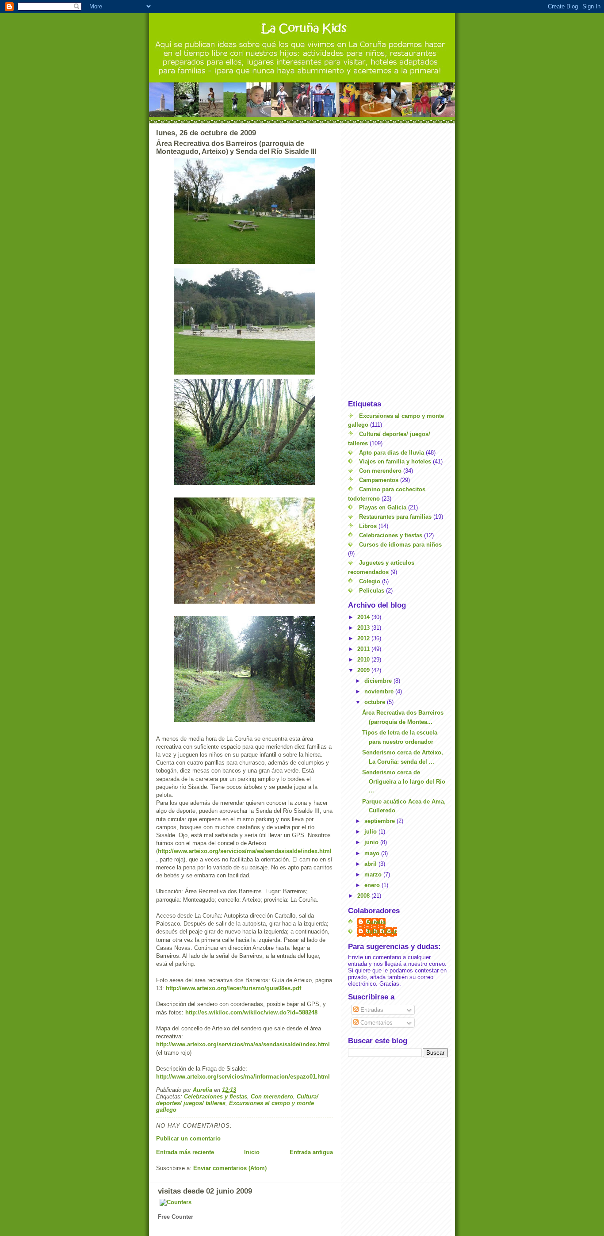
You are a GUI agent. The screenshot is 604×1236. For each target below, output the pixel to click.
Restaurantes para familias (395, 516)
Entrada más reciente (185, 1152)
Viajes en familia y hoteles (395, 461)
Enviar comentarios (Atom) (230, 1168)
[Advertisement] (398, 261)
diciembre (379, 680)
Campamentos (378, 480)
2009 (364, 670)
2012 (364, 638)
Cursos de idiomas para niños (400, 544)
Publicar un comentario (188, 1138)
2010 (364, 659)
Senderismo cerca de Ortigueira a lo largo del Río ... (403, 781)
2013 (364, 627)
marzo (373, 874)
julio (371, 831)
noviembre (379, 691)
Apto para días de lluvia (391, 452)
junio (372, 842)
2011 (364, 649)
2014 (364, 617)
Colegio (369, 581)
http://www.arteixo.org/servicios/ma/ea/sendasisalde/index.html (245, 851)
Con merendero (272, 1096)
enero (373, 885)
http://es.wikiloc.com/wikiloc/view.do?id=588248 (251, 1012)
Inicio (252, 1152)
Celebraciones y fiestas (215, 1096)
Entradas (371, 1009)
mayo (372, 853)
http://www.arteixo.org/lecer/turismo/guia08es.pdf (233, 988)
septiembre (380, 821)
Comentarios (376, 1022)
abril (371, 864)
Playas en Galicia (382, 507)
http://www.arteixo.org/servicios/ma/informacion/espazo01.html (243, 1076)
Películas (371, 590)
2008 (364, 895)
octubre (375, 702)
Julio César (381, 931)
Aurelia (376, 922)
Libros (368, 526)
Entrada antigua (311, 1152)
